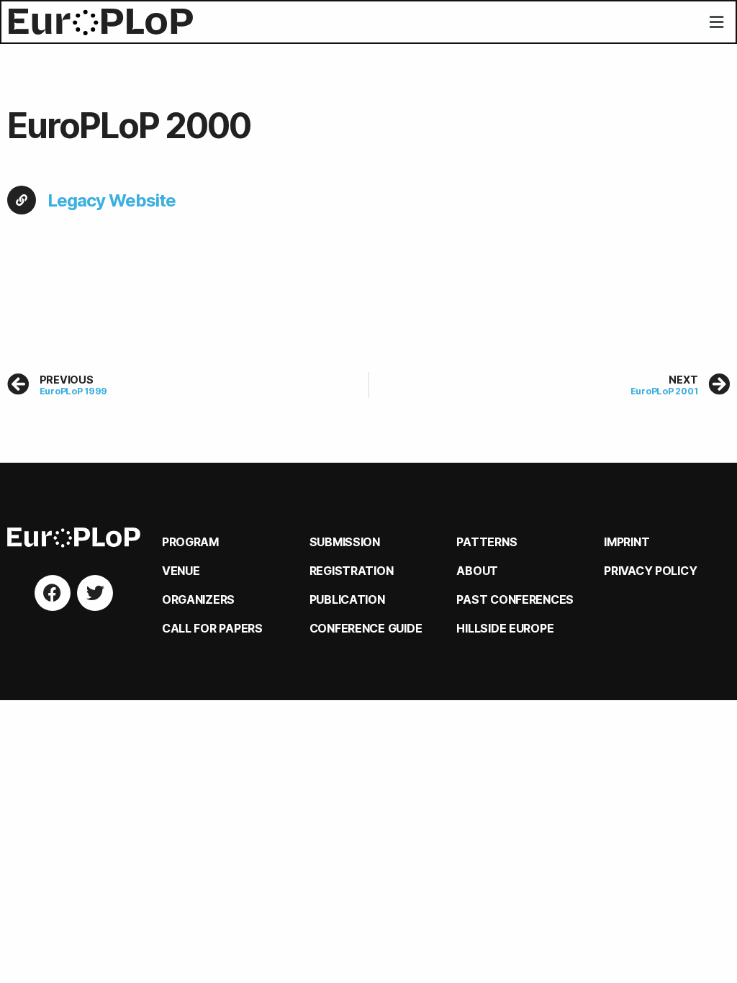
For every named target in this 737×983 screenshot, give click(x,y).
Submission (344, 542)
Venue (181, 570)
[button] (716, 22)
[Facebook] (53, 593)
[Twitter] (95, 593)
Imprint (626, 542)
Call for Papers (212, 628)
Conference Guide (365, 628)
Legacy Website (112, 200)
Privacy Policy (650, 570)
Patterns (486, 542)
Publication (347, 599)
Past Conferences (515, 599)
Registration (351, 570)
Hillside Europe (504, 628)
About (477, 570)
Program (190, 542)
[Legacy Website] (21, 200)
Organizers (198, 599)
